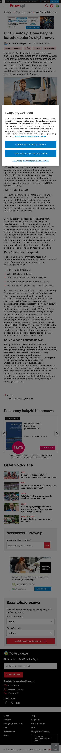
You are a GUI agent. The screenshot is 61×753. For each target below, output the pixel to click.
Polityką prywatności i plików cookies (30, 136)
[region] (31, 135)
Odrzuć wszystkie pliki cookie (30, 144)
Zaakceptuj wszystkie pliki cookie (31, 153)
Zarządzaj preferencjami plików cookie (30, 160)
